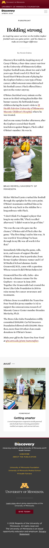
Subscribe (24, 454)
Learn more (11, 503)
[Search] (45, 2)
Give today (24, 512)
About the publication (24, 457)
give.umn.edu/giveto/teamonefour (22, 341)
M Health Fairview (24, 474)
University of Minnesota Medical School (24, 470)
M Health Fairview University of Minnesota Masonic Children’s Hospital (24, 108)
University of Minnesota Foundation (20, 7)
